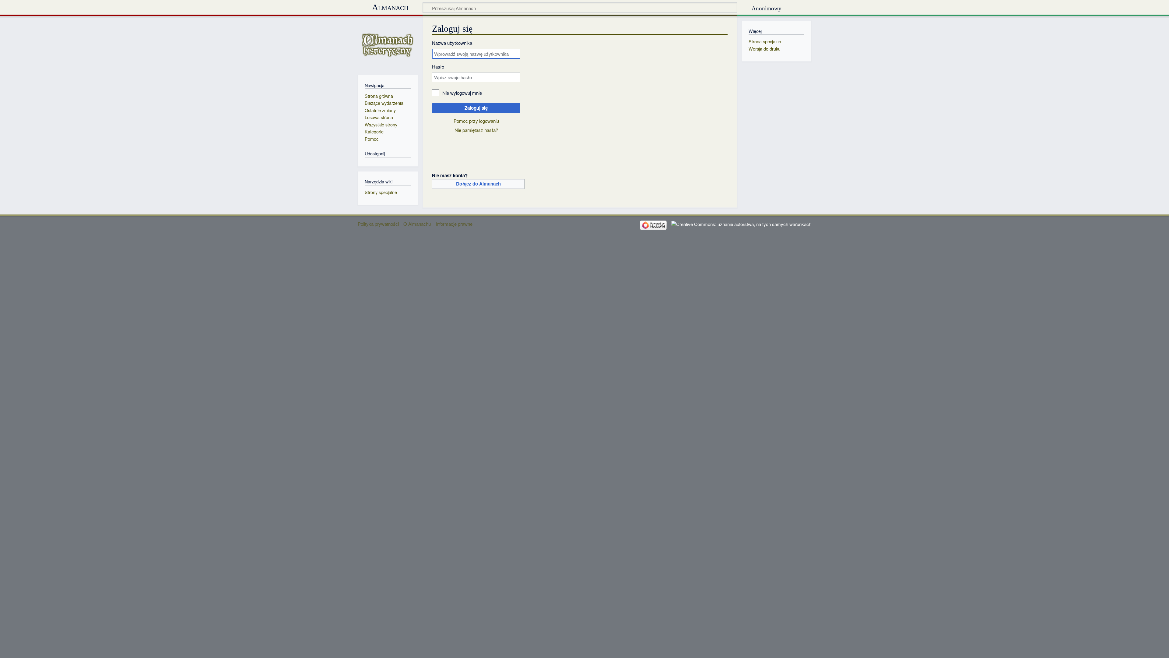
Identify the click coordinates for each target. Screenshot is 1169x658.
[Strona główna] (387, 44)
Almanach (390, 7)
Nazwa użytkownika (452, 43)
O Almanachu (417, 224)
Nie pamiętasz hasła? (476, 130)
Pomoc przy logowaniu (476, 121)
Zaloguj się (476, 107)
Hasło (438, 66)
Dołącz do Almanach (478, 183)
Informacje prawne (454, 224)
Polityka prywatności (378, 224)
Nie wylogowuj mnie (462, 93)
